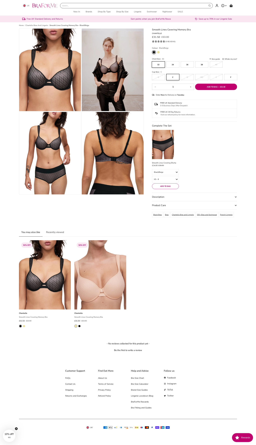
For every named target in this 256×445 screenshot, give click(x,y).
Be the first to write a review (128, 350)
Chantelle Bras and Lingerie (183, 215)
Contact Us (70, 384)
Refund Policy (104, 395)
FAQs (67, 378)
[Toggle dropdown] (224, 5)
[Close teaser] (16, 428)
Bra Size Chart (137, 378)
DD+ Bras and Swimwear (207, 215)
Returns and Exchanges (76, 395)
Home (21, 25)
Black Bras (157, 215)
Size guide (216, 59)
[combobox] (136, 5)
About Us (102, 378)
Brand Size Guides (139, 390)
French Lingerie (226, 215)
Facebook (171, 377)
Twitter (170, 395)
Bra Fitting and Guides (141, 407)
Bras (167, 215)
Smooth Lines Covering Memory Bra (33, 317)
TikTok (170, 389)
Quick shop (45, 306)
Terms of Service (105, 384)
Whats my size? (231, 59)
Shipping (69, 390)
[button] (164, 42)
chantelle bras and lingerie (36, 25)
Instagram (171, 383)
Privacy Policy (104, 390)
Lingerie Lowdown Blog (142, 395)
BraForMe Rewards (140, 401)
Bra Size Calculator (139, 384)
